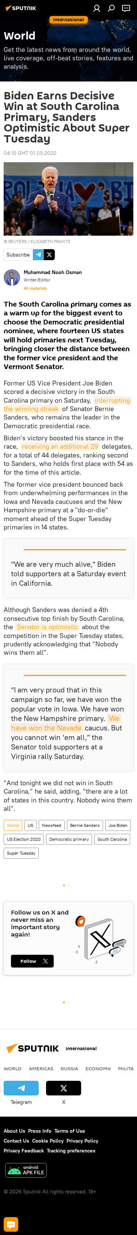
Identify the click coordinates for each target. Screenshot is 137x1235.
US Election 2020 (24, 839)
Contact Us (16, 1140)
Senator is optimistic (47, 627)
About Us (14, 1131)
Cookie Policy (48, 1140)
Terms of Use (69, 1131)
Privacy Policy (82, 1140)
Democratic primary (69, 839)
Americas (41, 1068)
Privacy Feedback (24, 1150)
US (30, 825)
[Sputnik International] (22, 11)
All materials (35, 288)
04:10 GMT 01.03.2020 (30, 153)
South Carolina (112, 839)
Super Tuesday (21, 853)
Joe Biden (118, 825)
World (13, 825)
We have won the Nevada (66, 723)
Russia (69, 1068)
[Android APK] (26, 1171)
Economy (98, 1068)
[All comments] (11, 1224)
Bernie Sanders (85, 825)
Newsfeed (51, 825)
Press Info (40, 1131)
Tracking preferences (71, 1150)
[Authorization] (97, 8)
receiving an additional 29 (60, 446)
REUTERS (17, 241)
